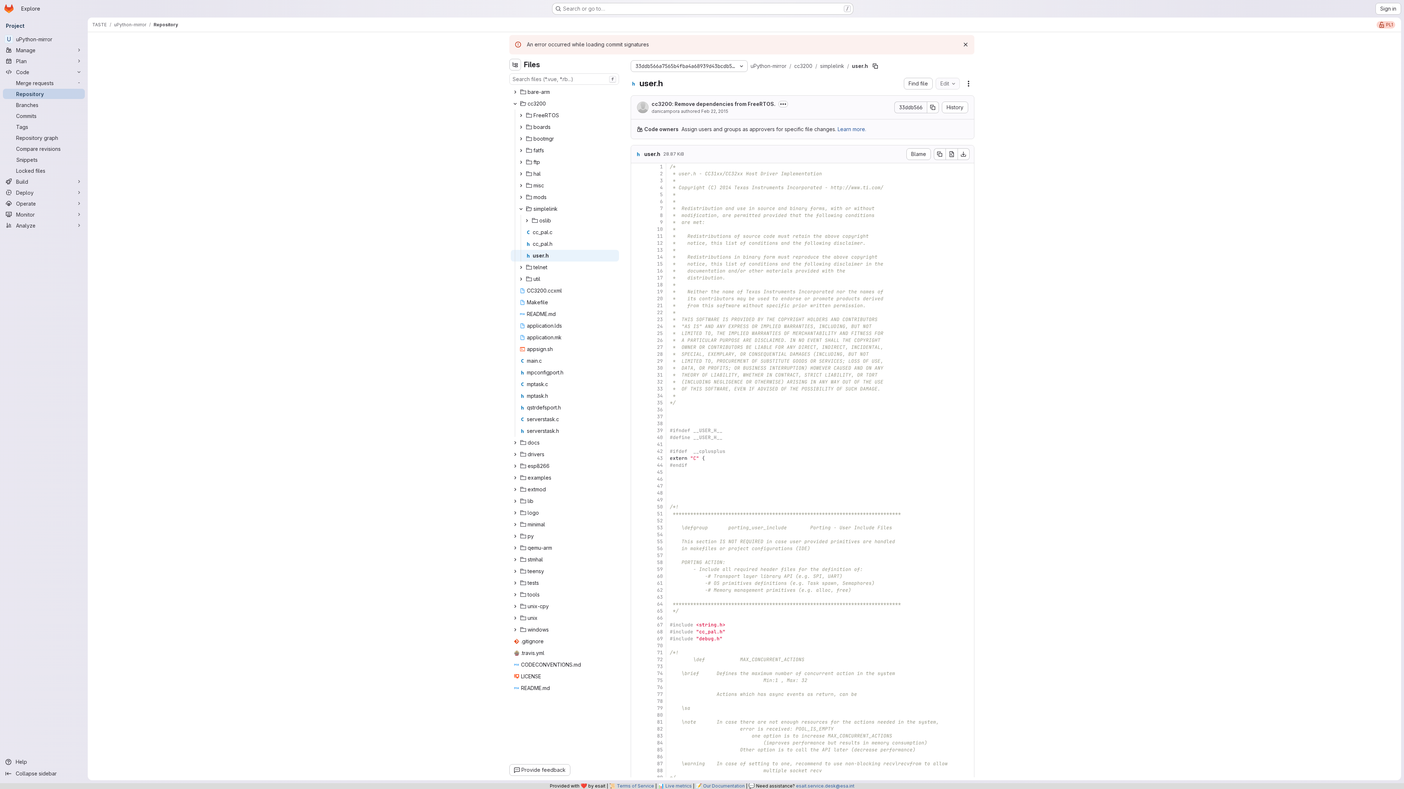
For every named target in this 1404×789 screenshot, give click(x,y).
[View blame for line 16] (637, 270)
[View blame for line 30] (637, 368)
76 (660, 687)
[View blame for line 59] (637, 569)
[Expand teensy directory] (515, 571)
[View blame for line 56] (637, 548)
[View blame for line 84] (637, 742)
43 (660, 458)
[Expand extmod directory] (515, 489)
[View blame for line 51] (637, 513)
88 (660, 770)
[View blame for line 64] (637, 604)
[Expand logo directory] (515, 512)
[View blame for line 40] (637, 437)
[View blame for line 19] (637, 291)
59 (660, 569)
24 (660, 326)
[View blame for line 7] (637, 208)
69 (660, 639)
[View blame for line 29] (637, 361)
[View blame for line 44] (637, 465)
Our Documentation (724, 786)
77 (660, 694)
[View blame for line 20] (637, 298)
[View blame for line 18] (637, 284)
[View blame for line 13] (637, 250)
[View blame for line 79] (637, 708)
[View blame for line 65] (637, 610)
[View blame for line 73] (637, 666)
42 (660, 451)
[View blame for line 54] (637, 534)
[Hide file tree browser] (515, 64)
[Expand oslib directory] (526, 220)
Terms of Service (635, 786)
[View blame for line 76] (637, 687)
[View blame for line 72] (637, 659)
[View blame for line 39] (637, 430)
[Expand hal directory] (521, 173)
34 (660, 396)
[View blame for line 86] (637, 756)
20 (660, 299)
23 (660, 319)
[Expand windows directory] (515, 629)
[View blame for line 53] (637, 527)
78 (660, 701)
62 (660, 590)
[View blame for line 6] (637, 201)
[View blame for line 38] (637, 423)
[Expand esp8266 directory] (515, 466)
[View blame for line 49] (637, 499)
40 (660, 437)
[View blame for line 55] (637, 541)
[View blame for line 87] (637, 763)
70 (660, 646)
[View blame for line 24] (637, 326)
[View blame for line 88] (637, 770)
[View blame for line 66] (637, 617)
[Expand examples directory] (515, 477)
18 (660, 285)
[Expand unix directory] (515, 618)
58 (660, 562)
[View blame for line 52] (637, 520)
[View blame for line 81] (637, 722)
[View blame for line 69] (637, 638)
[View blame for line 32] (637, 381)
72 (660, 659)
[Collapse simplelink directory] (521, 209)
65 (660, 611)
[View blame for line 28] (637, 354)
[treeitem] (565, 92)
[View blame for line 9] (637, 222)
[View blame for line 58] (637, 562)
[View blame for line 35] (637, 402)
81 (660, 722)
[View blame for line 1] (637, 166)
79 (660, 708)
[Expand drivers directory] (515, 454)
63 (660, 597)
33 (660, 389)
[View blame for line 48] (637, 492)
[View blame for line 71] (637, 652)
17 (660, 278)
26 (660, 340)
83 (660, 736)
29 (660, 361)
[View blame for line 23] (637, 319)
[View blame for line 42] (637, 451)
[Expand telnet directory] (521, 267)
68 (660, 632)
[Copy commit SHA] (933, 107)
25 (660, 333)
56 (660, 548)
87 (660, 764)
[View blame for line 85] (637, 749)
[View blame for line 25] (637, 333)
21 (660, 305)
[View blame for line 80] (637, 715)
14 (660, 257)
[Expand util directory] (521, 279)
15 (660, 264)
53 (660, 528)
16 (660, 271)
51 (660, 514)
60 (660, 576)
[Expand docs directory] (515, 442)
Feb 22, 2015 (714, 111)
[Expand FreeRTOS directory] (521, 115)
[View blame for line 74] (637, 673)
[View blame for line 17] (637, 277)
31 (660, 375)
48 (660, 493)
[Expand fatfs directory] (521, 150)
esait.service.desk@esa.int (825, 786)
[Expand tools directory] (515, 594)
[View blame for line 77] (637, 694)
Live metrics (678, 786)
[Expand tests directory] (515, 583)
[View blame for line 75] (637, 680)
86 (660, 757)
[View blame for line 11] (637, 236)
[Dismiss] (965, 44)
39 (660, 430)
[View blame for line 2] (637, 173)
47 (660, 486)
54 (660, 534)
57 (660, 555)
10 (660, 229)
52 (660, 521)
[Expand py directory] (515, 536)
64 (660, 604)
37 (660, 416)
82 (660, 729)
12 (660, 243)
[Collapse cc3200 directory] (515, 103)
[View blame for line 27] (637, 347)
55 (660, 541)
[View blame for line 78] (637, 701)
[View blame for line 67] (637, 624)
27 (660, 347)
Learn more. (852, 129)
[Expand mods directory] (521, 197)
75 (660, 680)
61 (660, 583)
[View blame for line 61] (637, 583)
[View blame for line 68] (637, 631)
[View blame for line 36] (637, 409)
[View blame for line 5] (637, 194)
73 (660, 666)
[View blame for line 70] (637, 645)
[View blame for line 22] (637, 312)
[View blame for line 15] (637, 263)
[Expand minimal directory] (515, 524)
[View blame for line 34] (637, 395)
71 (660, 652)
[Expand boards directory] (521, 127)
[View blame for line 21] (637, 305)
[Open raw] (952, 154)
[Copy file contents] (940, 154)
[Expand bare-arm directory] (515, 92)
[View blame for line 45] (637, 472)
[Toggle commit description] (783, 104)
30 (660, 368)
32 (660, 382)
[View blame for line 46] (637, 479)
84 (660, 743)
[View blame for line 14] (637, 257)
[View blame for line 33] (637, 388)
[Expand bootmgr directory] (521, 138)
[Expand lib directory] (515, 501)
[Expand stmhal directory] (515, 559)
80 (660, 715)
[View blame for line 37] (637, 416)
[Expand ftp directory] (521, 162)
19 (660, 292)
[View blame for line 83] (637, 735)
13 (660, 250)
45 (660, 472)
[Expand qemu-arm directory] (515, 548)
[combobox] (564, 79)
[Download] (964, 154)
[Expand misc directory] (521, 185)
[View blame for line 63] (637, 597)
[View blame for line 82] (637, 728)
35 (660, 403)
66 (660, 618)
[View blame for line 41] (637, 444)
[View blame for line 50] (637, 506)
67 (660, 625)
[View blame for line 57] (637, 555)
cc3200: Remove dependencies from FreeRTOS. (713, 104)
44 (660, 465)
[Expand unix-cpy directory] (515, 606)
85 (660, 750)
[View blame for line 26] (637, 340)
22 (660, 312)
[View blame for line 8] (637, 215)
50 (660, 507)
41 (660, 444)
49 (660, 500)
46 (660, 479)
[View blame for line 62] (637, 590)
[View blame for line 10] (637, 229)
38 (660, 423)
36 (660, 410)
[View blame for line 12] (637, 243)
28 (660, 354)
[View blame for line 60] (637, 576)
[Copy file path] (875, 66)
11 (660, 236)
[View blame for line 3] (637, 180)
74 (660, 673)
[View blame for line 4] (637, 187)
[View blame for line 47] (637, 486)
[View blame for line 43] (637, 458)
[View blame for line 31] (637, 374)
